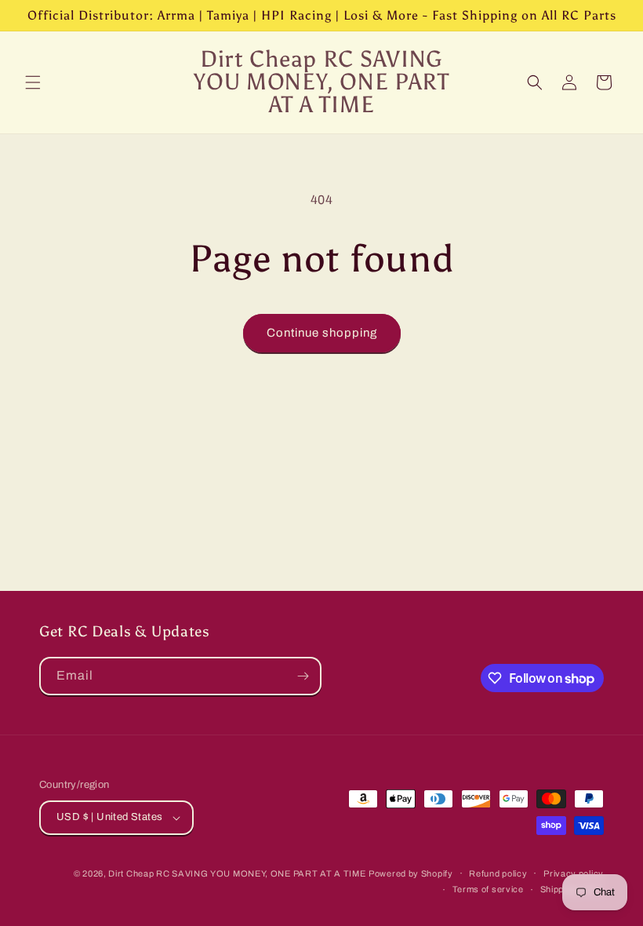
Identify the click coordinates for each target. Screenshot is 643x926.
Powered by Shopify (411, 873)
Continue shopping (322, 332)
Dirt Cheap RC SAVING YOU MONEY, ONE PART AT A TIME (236, 873)
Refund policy (498, 873)
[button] (33, 82)
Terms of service (488, 889)
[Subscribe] (302, 676)
